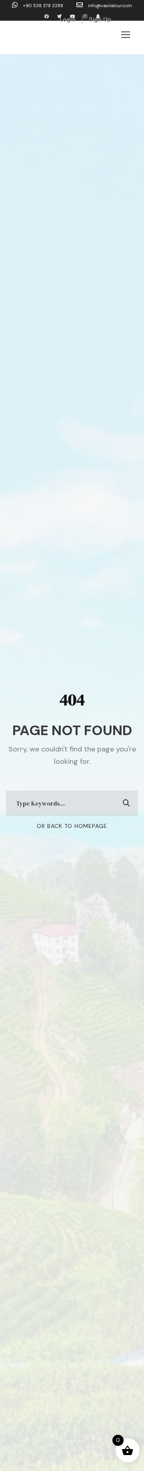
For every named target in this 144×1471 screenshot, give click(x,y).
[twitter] (59, 16)
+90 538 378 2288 (43, 5)
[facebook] (46, 16)
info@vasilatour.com (109, 5)
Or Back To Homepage (72, 826)
